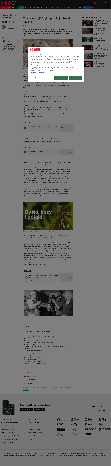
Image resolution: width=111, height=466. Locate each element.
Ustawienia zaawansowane (37, 77)
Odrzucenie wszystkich (61, 78)
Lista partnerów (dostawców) (38, 72)
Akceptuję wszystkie (75, 78)
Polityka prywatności (65, 62)
